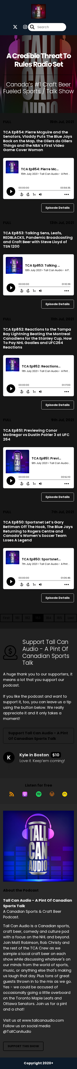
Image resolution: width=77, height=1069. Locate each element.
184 (48, 618)
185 (59, 618)
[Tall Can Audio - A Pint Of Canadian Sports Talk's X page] (15, 27)
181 (17, 618)
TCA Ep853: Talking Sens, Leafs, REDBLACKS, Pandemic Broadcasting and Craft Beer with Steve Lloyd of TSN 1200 (38, 239)
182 (27, 618)
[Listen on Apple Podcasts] (24, 794)
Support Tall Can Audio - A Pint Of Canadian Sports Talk (38, 735)
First (6, 618)
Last (71, 618)
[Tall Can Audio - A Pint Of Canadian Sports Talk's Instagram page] (22, 27)
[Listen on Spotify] (38, 794)
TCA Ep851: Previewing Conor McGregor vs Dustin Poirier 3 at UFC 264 (36, 435)
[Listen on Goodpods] (65, 794)
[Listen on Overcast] (52, 794)
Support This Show (23, 1046)
